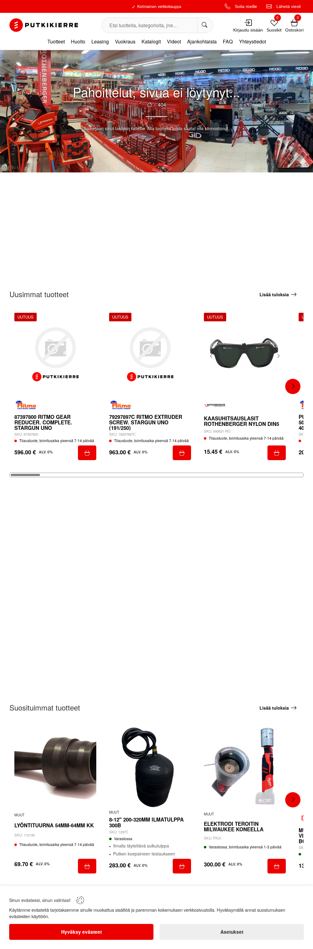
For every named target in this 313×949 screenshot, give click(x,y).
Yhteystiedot (252, 41)
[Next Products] (292, 386)
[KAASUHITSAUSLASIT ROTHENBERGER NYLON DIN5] (245, 354)
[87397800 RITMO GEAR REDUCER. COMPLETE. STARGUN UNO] (55, 354)
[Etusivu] (149, 104)
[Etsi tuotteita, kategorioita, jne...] (205, 25)
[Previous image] (211, 356)
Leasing (100, 41)
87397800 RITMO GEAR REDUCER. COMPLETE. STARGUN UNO (43, 422)
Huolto (78, 41)
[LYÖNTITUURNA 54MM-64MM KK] (55, 767)
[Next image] (278, 356)
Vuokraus (125, 41)
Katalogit (151, 41)
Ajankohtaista (202, 41)
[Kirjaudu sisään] (248, 22)
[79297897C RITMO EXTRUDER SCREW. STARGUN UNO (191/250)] (150, 354)
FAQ (228, 41)
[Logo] (43, 25)
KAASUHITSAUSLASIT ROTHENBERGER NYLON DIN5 (241, 420)
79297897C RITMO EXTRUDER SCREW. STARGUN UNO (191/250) (145, 422)
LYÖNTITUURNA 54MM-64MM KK (54, 825)
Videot (174, 41)
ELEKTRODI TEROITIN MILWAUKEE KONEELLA (233, 826)
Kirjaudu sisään (248, 30)
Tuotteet (56, 41)
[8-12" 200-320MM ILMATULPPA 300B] (150, 767)
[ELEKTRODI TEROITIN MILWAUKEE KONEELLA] (245, 767)
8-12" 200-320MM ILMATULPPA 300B (146, 822)
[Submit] (87, 452)
